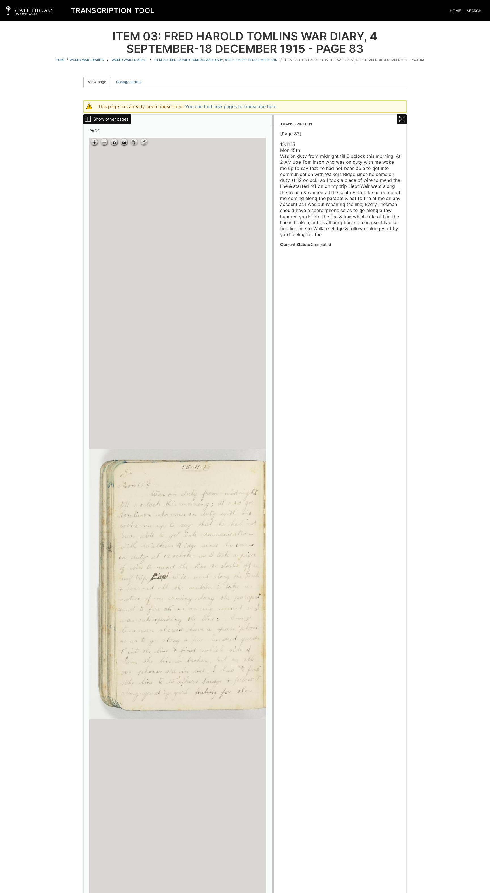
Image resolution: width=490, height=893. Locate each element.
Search (474, 11)
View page (99, 82)
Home (455, 11)
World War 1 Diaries (129, 60)
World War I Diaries (87, 60)
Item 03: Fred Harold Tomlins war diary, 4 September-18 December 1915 (215, 60)
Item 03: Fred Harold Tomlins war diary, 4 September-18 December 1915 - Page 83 (354, 60)
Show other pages (111, 119)
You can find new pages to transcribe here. (231, 106)
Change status (128, 82)
